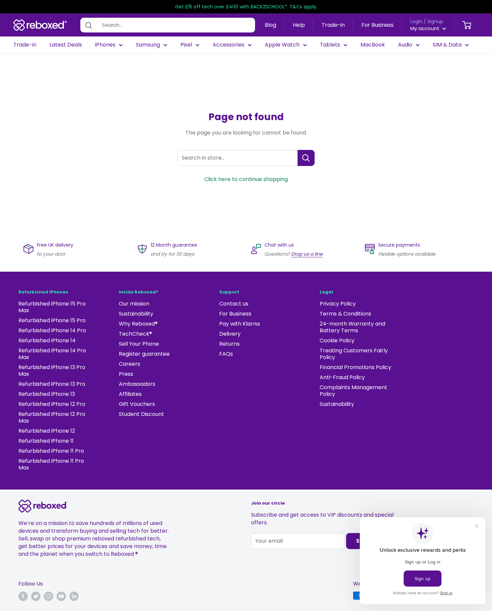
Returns (229, 344)
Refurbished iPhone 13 (46, 394)
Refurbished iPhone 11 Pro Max (51, 464)
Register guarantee (144, 354)
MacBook (372, 44)
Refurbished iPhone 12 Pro (51, 404)
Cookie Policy (337, 340)
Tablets (330, 44)
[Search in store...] (306, 158)
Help (299, 25)
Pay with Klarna (239, 324)
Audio (405, 44)
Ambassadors (137, 384)
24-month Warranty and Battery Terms (352, 327)
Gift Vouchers (137, 404)
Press (126, 374)
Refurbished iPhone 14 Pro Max (52, 354)
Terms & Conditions (345, 314)
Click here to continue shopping (246, 179)
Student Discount (141, 414)
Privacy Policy (338, 304)
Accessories (228, 44)
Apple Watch (282, 44)
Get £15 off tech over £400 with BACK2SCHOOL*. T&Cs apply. (246, 6)
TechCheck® (135, 334)
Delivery (230, 334)
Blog (270, 25)
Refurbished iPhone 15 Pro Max (52, 307)
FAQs (226, 354)
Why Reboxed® (138, 324)
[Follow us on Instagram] (48, 596)
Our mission (134, 304)
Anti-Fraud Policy (342, 377)
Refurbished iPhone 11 (46, 441)
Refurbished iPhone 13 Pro (51, 384)
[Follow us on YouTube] (61, 596)
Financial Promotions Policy (355, 367)
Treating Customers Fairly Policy (354, 354)
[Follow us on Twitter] (35, 596)
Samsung (148, 44)
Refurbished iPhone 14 (47, 340)
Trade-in (333, 25)
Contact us (233, 304)
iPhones (105, 44)
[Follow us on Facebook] (23, 596)
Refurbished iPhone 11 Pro (51, 451)
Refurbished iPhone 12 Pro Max (51, 417)
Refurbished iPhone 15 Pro (52, 320)
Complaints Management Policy (353, 390)
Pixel (186, 44)
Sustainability (136, 314)
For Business (377, 25)
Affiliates (130, 394)
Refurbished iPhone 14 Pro (52, 330)
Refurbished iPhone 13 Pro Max (51, 370)
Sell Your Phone (139, 344)
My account (425, 28)
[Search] (88, 25)
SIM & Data (447, 44)
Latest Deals (66, 44)
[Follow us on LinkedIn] (74, 596)
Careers (129, 364)
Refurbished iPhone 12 (46, 431)
